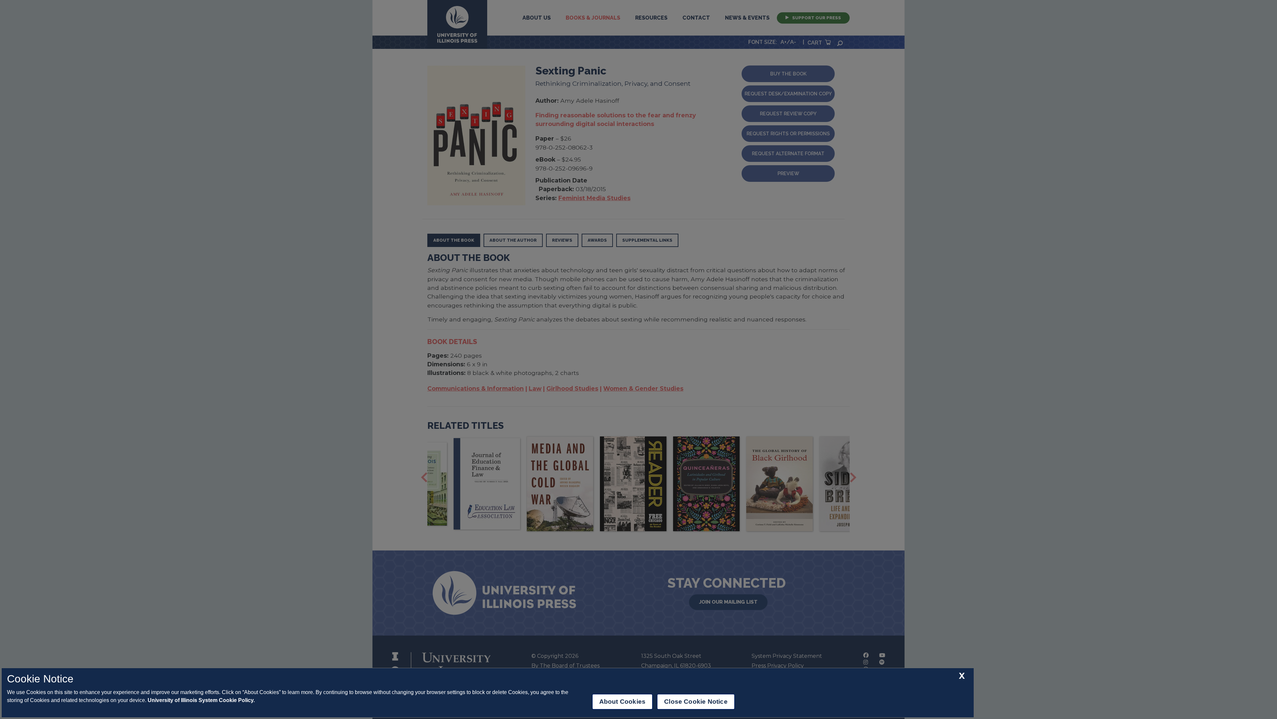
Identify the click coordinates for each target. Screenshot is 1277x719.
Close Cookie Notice (696, 701)
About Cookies (622, 701)
